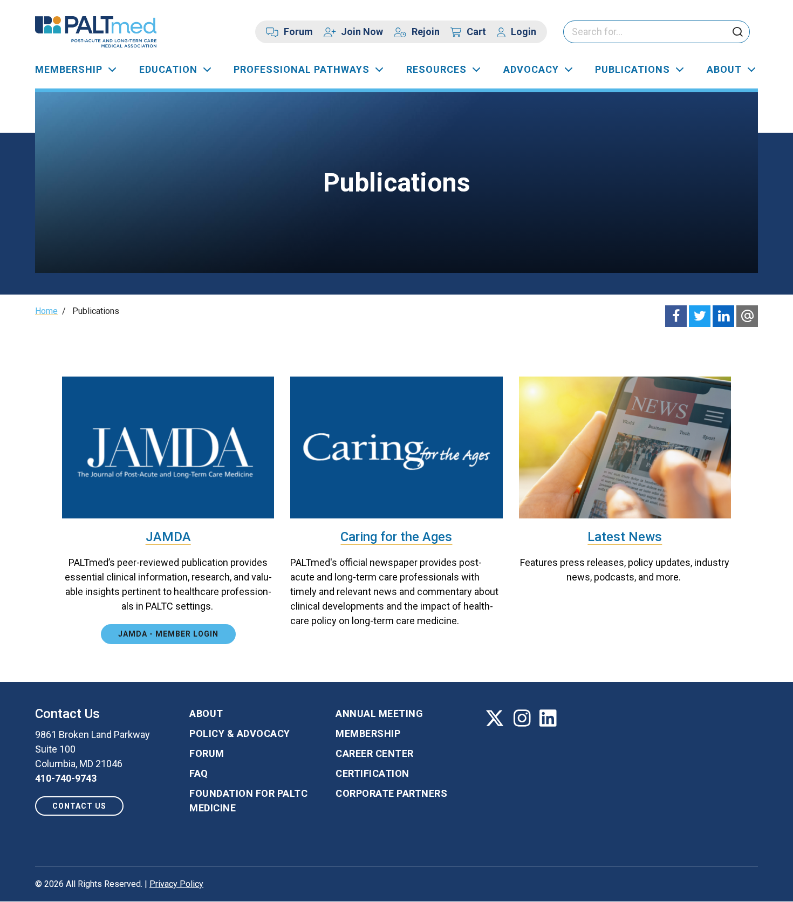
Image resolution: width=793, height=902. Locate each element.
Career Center (375, 753)
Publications (632, 69)
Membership (68, 69)
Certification (372, 773)
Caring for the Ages (396, 536)
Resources (436, 69)
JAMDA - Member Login (168, 634)
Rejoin (426, 31)
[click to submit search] (737, 33)
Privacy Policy (176, 884)
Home (46, 311)
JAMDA (168, 536)
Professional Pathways (302, 69)
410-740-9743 (66, 778)
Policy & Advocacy (239, 733)
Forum (298, 31)
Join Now (362, 31)
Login (523, 31)
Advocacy (531, 69)
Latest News (624, 536)
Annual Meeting (379, 713)
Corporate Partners (391, 793)
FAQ (198, 773)
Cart (476, 31)
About (724, 69)
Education (168, 69)
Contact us (79, 806)
